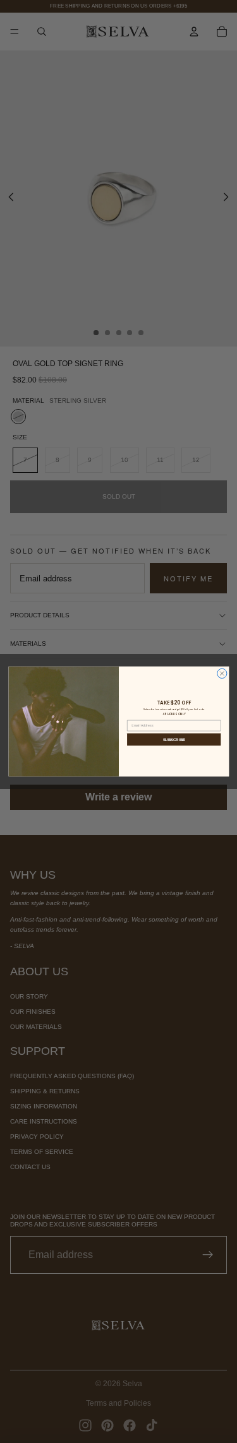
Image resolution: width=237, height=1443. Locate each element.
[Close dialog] (221, 673)
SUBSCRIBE (173, 739)
